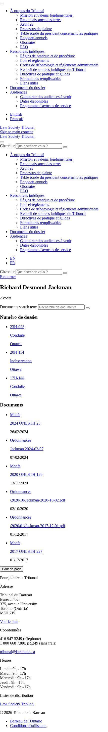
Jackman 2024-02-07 (26, 449)
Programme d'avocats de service (45, 106)
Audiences (18, 92)
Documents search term (18, 307)
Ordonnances (20, 440)
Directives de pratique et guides (45, 74)
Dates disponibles (34, 101)
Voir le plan (9, 621)
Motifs (15, 415)
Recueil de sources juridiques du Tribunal (53, 69)
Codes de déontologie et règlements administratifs (59, 65)
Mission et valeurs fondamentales (46, 15)
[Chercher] (65, 147)
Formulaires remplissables (40, 78)
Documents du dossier (27, 87)
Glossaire (27, 42)
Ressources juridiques (27, 51)
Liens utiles (29, 83)
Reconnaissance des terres (40, 20)
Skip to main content (16, 132)
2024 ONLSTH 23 (25, 423)
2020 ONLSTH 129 (26, 474)
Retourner (8, 276)
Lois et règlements (34, 60)
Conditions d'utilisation (28, 725)
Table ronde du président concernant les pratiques (59, 33)
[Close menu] (2, 3)
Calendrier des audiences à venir (45, 97)
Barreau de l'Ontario (26, 721)
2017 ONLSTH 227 (26, 551)
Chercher (7, 146)
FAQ (24, 47)
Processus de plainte (36, 29)
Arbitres (26, 24)
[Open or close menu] (2, 142)
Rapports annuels (33, 38)
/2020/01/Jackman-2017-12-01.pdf (37, 526)
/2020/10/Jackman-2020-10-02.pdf (37, 500)
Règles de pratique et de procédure (47, 56)
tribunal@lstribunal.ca (17, 652)
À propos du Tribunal (27, 11)
